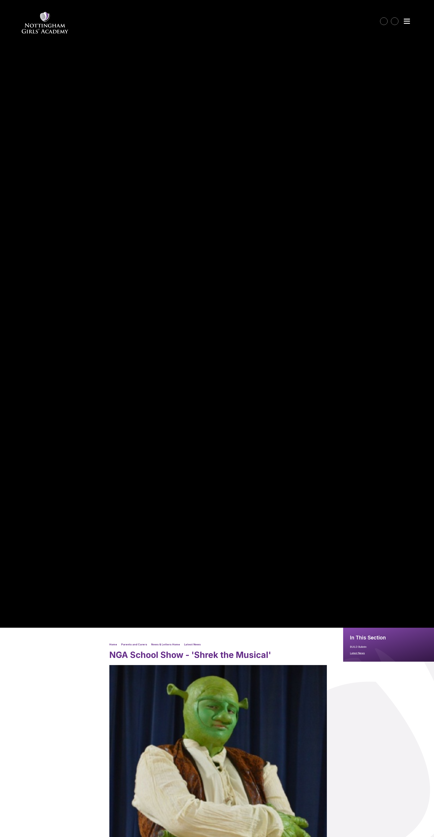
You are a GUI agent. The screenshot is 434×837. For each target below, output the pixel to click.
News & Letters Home (165, 644)
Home (113, 644)
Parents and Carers (134, 644)
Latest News (192, 644)
